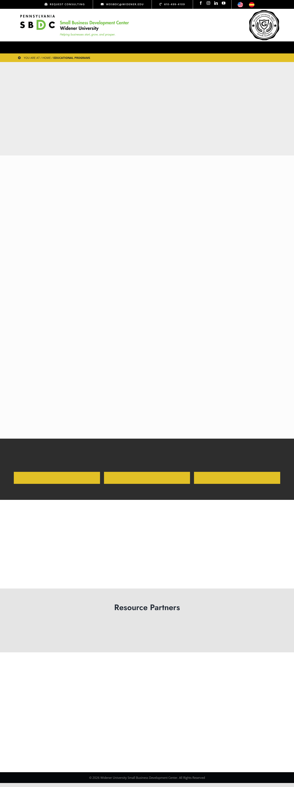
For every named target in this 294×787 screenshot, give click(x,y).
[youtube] (223, 3)
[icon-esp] (251, 3)
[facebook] (201, 3)
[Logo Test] (74, 14)
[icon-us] (240, 3)
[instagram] (208, 3)
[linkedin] (216, 3)
